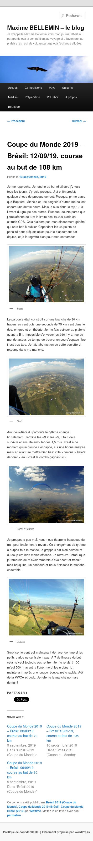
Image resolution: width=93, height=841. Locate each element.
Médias (13, 97)
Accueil (13, 87)
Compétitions (33, 87)
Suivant (79, 121)
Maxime (35, 811)
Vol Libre (52, 97)
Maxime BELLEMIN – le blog (45, 27)
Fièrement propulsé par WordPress (66, 832)
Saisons (67, 87)
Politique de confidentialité (21, 832)
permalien (14, 815)
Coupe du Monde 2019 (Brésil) (39, 806)
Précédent (16, 121)
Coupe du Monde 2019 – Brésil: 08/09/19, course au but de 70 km (24, 733)
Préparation (32, 97)
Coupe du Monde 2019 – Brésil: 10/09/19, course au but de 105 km (63, 733)
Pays (52, 87)
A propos (71, 97)
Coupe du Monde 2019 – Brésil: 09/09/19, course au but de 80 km (24, 769)
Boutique (14, 106)
